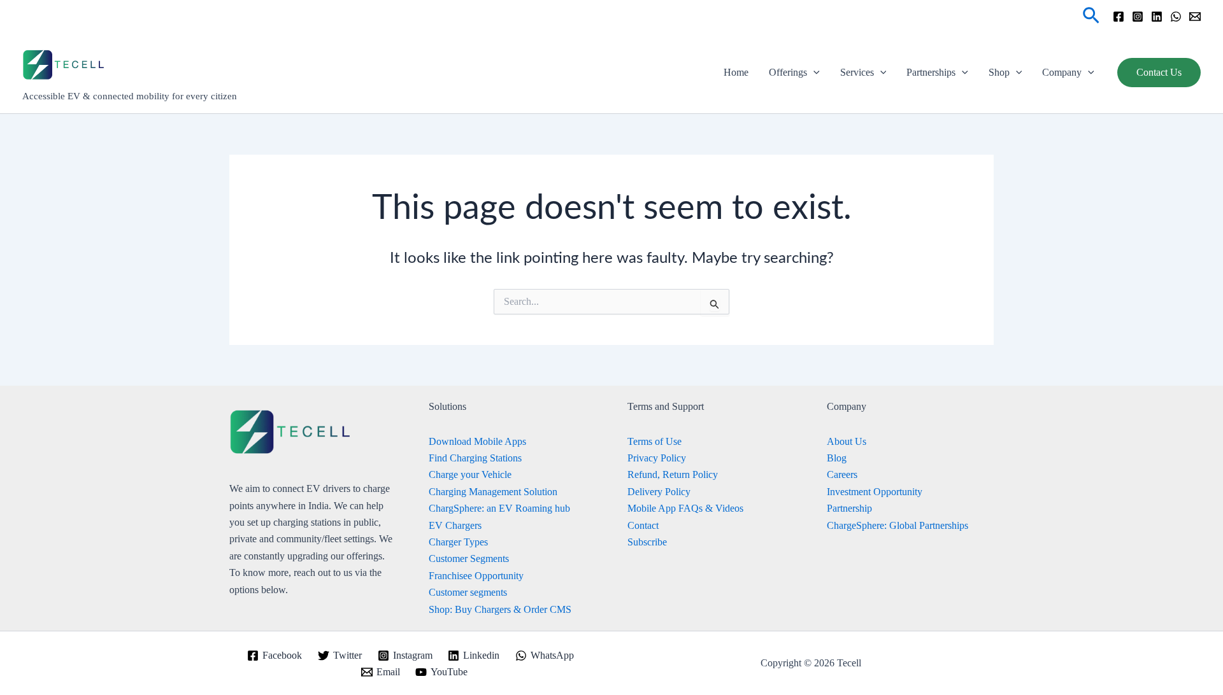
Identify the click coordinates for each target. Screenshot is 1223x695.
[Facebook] (1118, 16)
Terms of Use (654, 441)
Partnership (849, 508)
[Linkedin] (1156, 16)
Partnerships (930, 72)
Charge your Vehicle (470, 474)
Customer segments (468, 592)
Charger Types (458, 542)
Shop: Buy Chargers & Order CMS (500, 609)
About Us (846, 441)
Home (736, 72)
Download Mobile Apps (477, 441)
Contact (643, 525)
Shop (999, 72)
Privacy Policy (656, 458)
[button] (1091, 16)
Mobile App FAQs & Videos (685, 508)
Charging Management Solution (493, 491)
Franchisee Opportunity (476, 575)
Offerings (788, 72)
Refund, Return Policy (672, 474)
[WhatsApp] (1176, 16)
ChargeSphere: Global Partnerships (897, 525)
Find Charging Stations (475, 458)
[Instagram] (1137, 16)
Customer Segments (469, 558)
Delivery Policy (658, 491)
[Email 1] (1195, 16)
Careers (842, 474)
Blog (837, 458)
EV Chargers (455, 525)
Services (857, 72)
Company (1062, 72)
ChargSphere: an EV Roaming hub (499, 508)
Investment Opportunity (874, 491)
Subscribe (647, 542)
